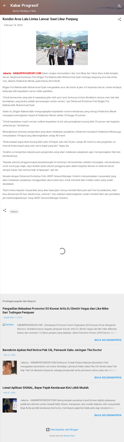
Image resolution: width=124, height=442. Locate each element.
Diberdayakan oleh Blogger (64, 429)
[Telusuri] (119, 6)
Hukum (14, 211)
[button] (119, 19)
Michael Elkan (69, 436)
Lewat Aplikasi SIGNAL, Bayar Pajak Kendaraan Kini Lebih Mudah (46, 387)
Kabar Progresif (24, 5)
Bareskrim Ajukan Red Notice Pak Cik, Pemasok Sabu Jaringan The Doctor (52, 350)
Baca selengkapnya (107, 340)
